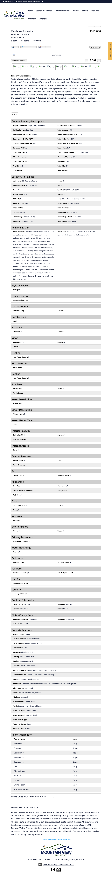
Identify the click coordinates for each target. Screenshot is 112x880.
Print (16, 47)
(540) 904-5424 (34, 859)
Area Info (95, 11)
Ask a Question (45, 47)
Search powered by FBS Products (56, 839)
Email (47, 859)
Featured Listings (62, 11)
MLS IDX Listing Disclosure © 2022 (58, 864)
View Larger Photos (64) (19, 60)
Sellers (85, 11)
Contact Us (43, 19)
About (30, 11)
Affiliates (32, 19)
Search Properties (44, 11)
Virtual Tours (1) (95, 47)
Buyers (76, 11)
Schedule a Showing (29, 47)
